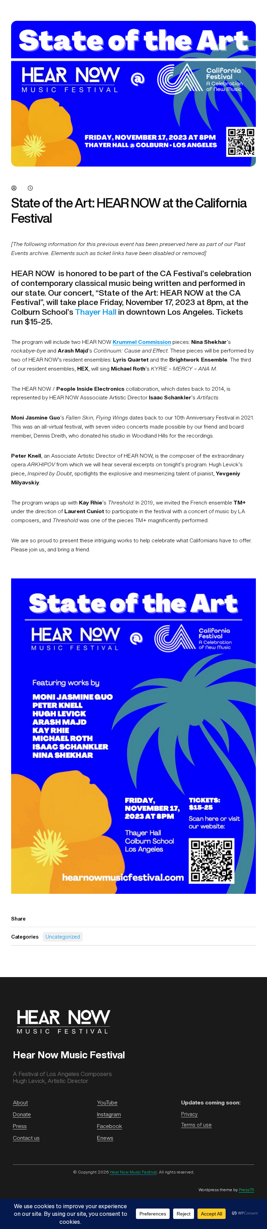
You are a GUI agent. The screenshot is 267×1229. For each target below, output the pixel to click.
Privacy (189, 1114)
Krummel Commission (142, 342)
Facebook (109, 1126)
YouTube (107, 1103)
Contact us (26, 1138)
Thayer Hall (95, 311)
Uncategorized (63, 936)
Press (20, 1126)
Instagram (109, 1114)
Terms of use (196, 1124)
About (20, 1103)
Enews (105, 1138)
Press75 (246, 1190)
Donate (22, 1114)
